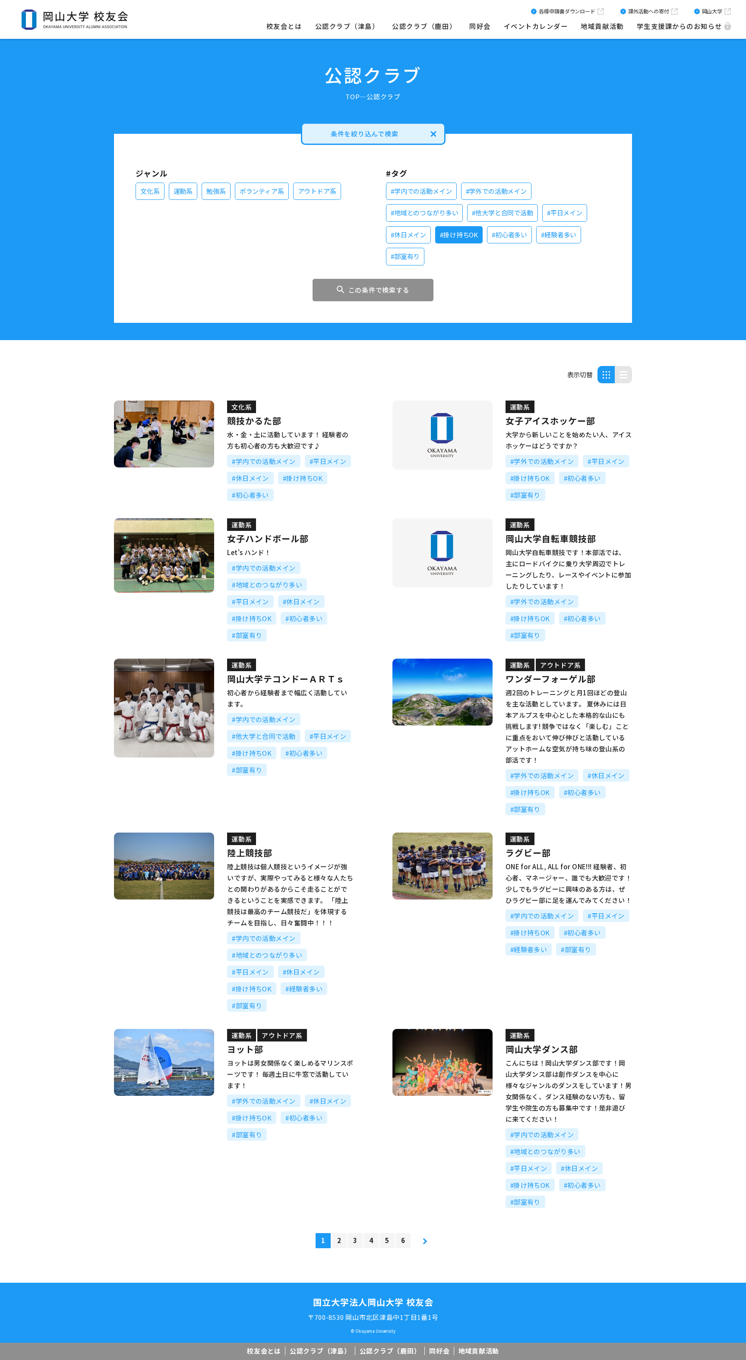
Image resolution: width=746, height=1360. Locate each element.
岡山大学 (712, 11)
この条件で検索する (379, 289)
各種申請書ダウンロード (567, 11)
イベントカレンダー (536, 26)
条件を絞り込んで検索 (364, 133)
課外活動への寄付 (648, 11)
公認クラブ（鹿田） (424, 26)
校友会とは (284, 26)
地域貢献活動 (602, 26)
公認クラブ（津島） (347, 26)
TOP (352, 96)
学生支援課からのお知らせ (679, 26)
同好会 (480, 26)
